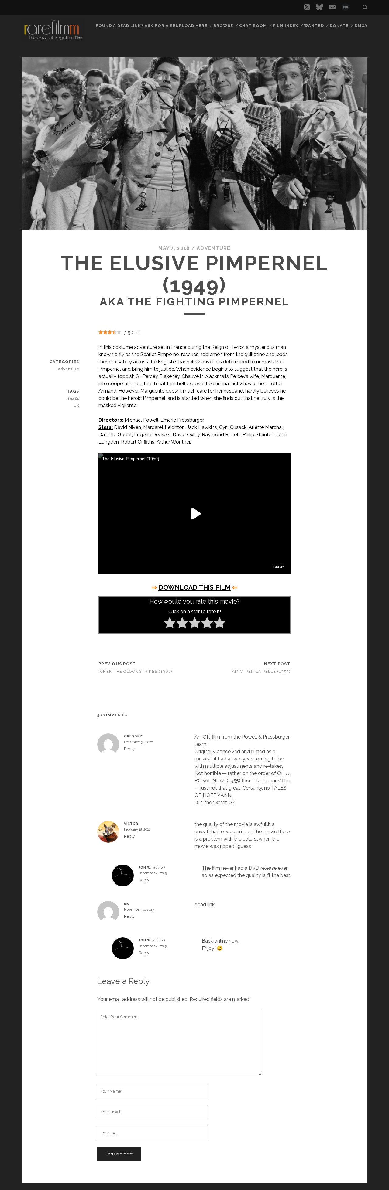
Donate (339, 25)
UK (76, 405)
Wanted (314, 25)
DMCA (361, 25)
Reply (129, 748)
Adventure (214, 248)
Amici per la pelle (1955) (261, 671)
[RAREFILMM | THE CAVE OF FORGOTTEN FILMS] (53, 39)
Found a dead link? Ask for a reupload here (152, 25)
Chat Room (253, 25)
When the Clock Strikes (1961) (135, 671)
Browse (223, 25)
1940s (73, 398)
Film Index (285, 25)
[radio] (169, 624)
